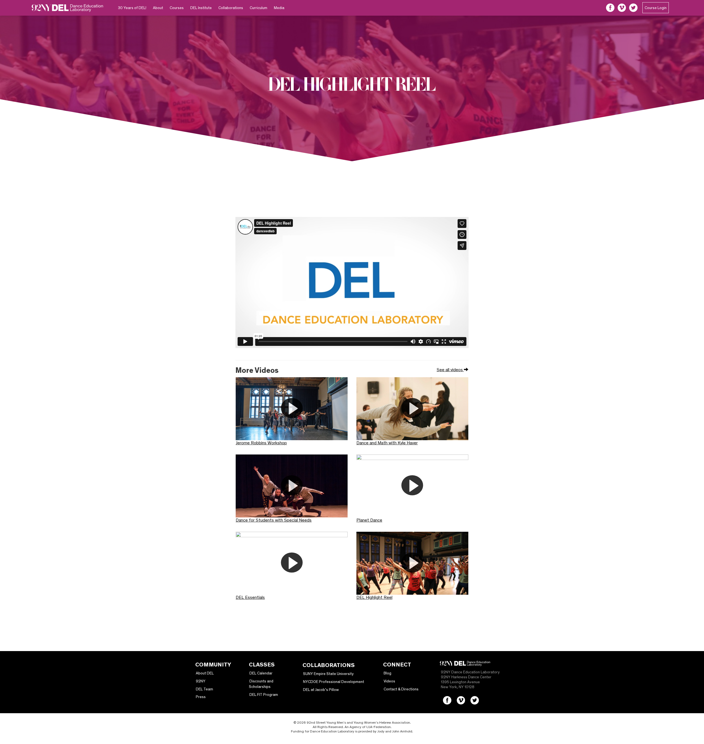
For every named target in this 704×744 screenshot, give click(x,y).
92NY (200, 681)
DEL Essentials (250, 597)
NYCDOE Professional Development (333, 681)
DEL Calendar (261, 673)
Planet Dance (369, 520)
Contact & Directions (401, 689)
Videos (389, 681)
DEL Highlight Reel (374, 597)
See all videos (450, 369)
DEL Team (204, 689)
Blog (387, 673)
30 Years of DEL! (132, 7)
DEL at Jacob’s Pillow (321, 689)
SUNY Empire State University (328, 673)
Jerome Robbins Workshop (261, 442)
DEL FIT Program (263, 694)
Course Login (656, 7)
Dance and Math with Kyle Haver (387, 442)
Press (201, 696)
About (158, 7)
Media (279, 7)
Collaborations (230, 7)
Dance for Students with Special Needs (274, 520)
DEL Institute (201, 7)
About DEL (205, 673)
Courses (177, 7)
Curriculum (258, 7)
